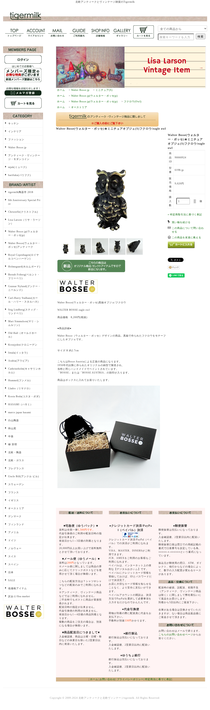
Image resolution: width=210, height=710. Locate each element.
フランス (13, 492)
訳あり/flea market (19, 596)
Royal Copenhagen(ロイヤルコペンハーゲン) (23, 256)
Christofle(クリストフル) (23, 211)
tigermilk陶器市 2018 (20, 192)
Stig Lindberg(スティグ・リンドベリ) (23, 311)
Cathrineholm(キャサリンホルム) (24, 370)
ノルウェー (15, 548)
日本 (11, 572)
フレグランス (16, 468)
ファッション (16, 139)
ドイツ (12, 540)
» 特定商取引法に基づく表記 (185, 214)
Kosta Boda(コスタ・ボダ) (24, 396)
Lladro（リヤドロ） (20, 388)
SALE (11, 580)
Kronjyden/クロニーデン (22, 344)
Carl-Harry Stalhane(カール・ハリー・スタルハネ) (23, 300)
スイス (12, 556)
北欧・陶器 (15, 452)
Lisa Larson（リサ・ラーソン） (24, 221)
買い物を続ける (181, 222)
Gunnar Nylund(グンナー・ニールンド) (24, 288)
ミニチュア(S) (104, 90)
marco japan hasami (19, 412)
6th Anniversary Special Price (24, 202)
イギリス (13, 500)
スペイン (13, 564)
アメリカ (13, 532)
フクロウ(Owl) (133, 101)
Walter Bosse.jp (80, 90)
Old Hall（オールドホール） (22, 335)
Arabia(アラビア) (18, 360)
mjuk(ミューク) (17, 167)
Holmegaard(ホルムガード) (24, 266)
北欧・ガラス (16, 460)
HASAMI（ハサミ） (20, 404)
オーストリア (79, 107)
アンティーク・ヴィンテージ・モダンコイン (24, 157)
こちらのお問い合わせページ (176, 634)
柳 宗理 (12, 444)
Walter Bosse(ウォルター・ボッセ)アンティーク (24, 245)
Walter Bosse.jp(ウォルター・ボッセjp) (94, 95)
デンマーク (15, 516)
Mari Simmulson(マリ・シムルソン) (23, 323)
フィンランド (16, 524)
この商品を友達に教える (186, 237)
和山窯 (12, 428)
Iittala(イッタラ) (18, 352)
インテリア (15, 131)
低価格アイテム (17, 588)
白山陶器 (13, 420)
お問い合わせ (107, 679)
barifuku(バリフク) (19, 175)
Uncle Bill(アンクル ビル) (23, 476)
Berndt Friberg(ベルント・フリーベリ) (24, 276)
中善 (11, 436)
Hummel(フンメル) (19, 380)
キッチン (13, 123)
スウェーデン (16, 484)
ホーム (61, 90)
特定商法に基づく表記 (158, 679)
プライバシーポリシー (130, 679)
